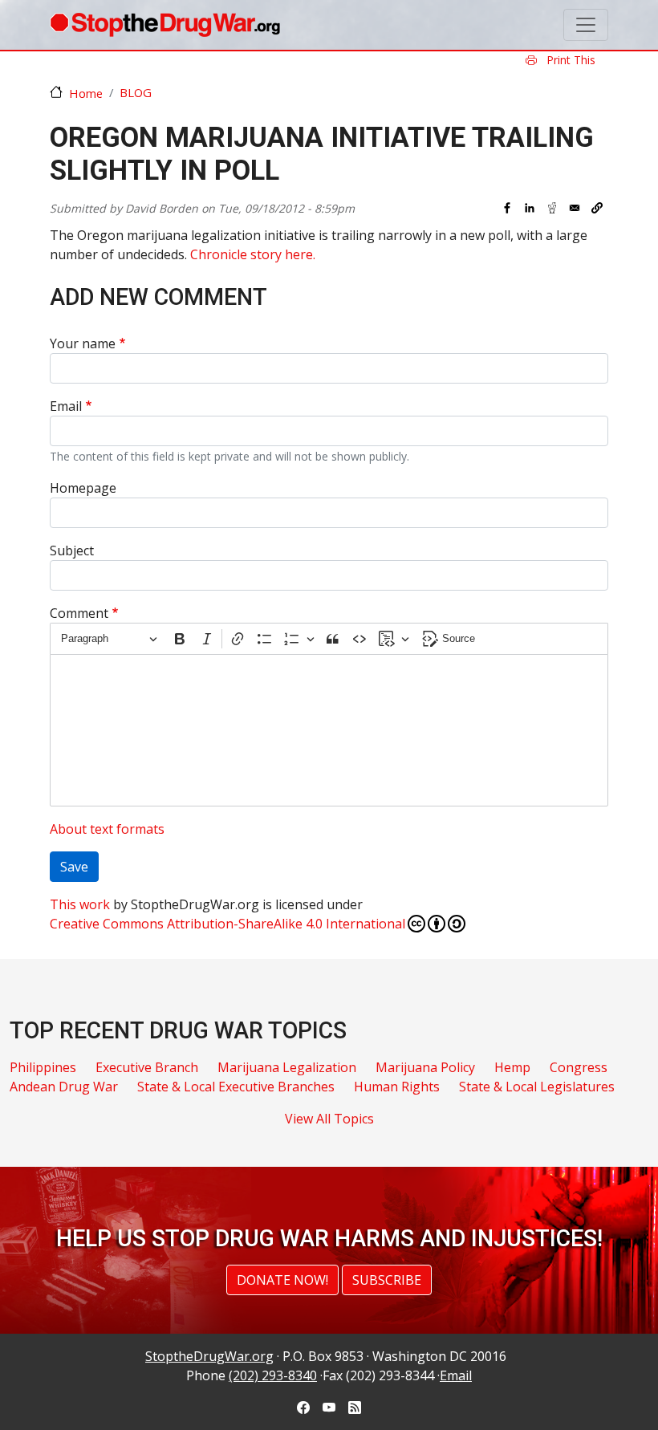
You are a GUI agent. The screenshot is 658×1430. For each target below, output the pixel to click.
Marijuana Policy (425, 1067)
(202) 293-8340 (273, 1375)
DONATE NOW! (282, 1280)
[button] (597, 208)
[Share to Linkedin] (530, 208)
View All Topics (329, 1118)
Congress (578, 1067)
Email (66, 406)
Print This (569, 59)
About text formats (107, 829)
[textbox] (329, 730)
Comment (79, 613)
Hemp (512, 1067)
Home (86, 93)
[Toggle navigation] (585, 25)
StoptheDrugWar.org (209, 1356)
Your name (83, 343)
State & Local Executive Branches (236, 1086)
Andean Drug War (64, 1086)
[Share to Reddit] (552, 208)
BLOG (136, 92)
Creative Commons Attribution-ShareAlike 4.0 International (227, 923)
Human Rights (397, 1086)
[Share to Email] (575, 208)
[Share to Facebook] (507, 208)
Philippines (43, 1067)
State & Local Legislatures (537, 1086)
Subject (72, 550)
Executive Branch (146, 1067)
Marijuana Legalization (286, 1067)
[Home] (165, 25)
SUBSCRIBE (386, 1280)
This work (80, 904)
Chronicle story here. (252, 254)
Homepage (83, 488)
